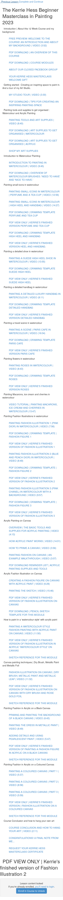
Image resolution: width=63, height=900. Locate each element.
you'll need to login (44, 886)
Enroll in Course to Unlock (31, 890)
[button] (9, 1)
